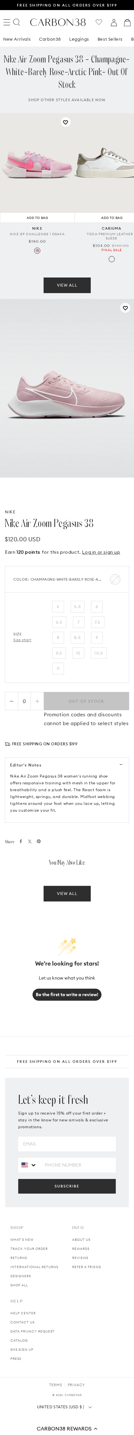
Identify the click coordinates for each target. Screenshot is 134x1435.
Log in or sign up (101, 552)
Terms (55, 1385)
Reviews (80, 1258)
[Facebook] (21, 841)
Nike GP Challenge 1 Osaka (37, 234)
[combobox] (29, 1165)
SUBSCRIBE (67, 1186)
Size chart (22, 640)
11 (58, 668)
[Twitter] (29, 841)
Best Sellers (110, 39)
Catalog (19, 1340)
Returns (18, 1258)
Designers (20, 1276)
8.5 (77, 637)
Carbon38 (50, 39)
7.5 (98, 622)
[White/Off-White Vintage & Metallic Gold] (112, 259)
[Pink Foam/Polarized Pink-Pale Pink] (37, 251)
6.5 (59, 622)
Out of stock (87, 701)
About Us (81, 1240)
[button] (67, 1428)
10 (78, 653)
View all (67, 285)
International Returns (34, 1267)
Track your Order (29, 1249)
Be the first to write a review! (67, 994)
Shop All (19, 1285)
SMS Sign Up (22, 1349)
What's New (22, 1240)
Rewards (80, 1249)
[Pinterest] (39, 841)
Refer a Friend (86, 1267)
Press (15, 1359)
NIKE (10, 511)
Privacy (76, 1385)
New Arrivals (17, 39)
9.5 (59, 653)
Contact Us (22, 1322)
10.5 (98, 653)
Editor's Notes (25, 765)
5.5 (77, 606)
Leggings (79, 39)
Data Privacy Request (32, 1331)
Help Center (23, 1313)
